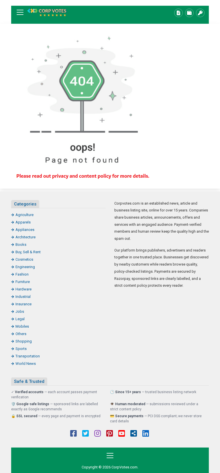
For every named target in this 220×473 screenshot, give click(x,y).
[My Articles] (178, 13)
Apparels (23, 222)
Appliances (24, 229)
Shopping (23, 341)
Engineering (25, 267)
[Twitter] (85, 434)
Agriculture (24, 215)
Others (20, 334)
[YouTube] (121, 434)
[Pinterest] (109, 434)
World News (25, 363)
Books (20, 244)
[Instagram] (97, 434)
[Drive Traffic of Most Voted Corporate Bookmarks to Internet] (47, 12)
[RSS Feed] (133, 434)
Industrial (23, 296)
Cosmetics (24, 259)
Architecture (25, 237)
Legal (20, 319)
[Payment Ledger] (189, 13)
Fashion (22, 274)
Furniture (22, 282)
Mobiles (22, 326)
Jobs (19, 311)
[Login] (200, 13)
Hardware (23, 289)
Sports (21, 349)
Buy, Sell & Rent (28, 252)
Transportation (27, 356)
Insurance (23, 304)
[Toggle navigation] (20, 12)
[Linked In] (145, 434)
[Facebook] (73, 434)
